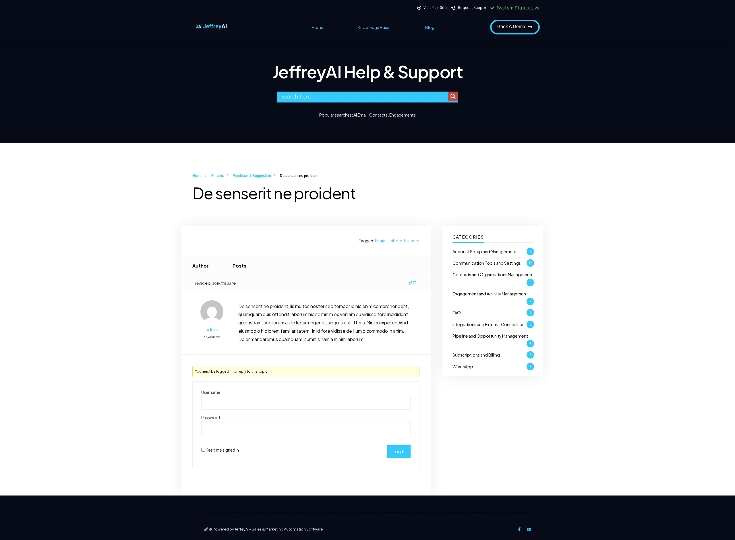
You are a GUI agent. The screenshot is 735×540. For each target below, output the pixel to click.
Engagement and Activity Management (490, 293)
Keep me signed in (222, 449)
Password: (211, 417)
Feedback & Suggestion (252, 176)
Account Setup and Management (484, 251)
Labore (395, 240)
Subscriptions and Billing (476, 354)
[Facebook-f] (519, 529)
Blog (429, 27)
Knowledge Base (373, 27)
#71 (413, 283)
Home (317, 27)
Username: (211, 392)
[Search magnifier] (453, 96)
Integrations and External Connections (489, 324)
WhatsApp (462, 366)
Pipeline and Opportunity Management (490, 335)
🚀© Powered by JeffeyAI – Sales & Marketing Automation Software (263, 529)
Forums (217, 176)
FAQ (456, 312)
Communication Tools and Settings (486, 263)
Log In (398, 451)
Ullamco (411, 240)
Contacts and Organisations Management (493, 274)
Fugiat (381, 240)
